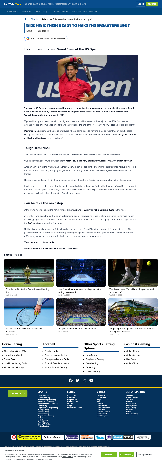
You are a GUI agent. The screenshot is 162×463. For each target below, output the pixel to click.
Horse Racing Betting (14, 355)
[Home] (25, 19)
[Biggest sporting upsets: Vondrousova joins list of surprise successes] (133, 312)
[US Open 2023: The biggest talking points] (81, 312)
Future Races (10, 359)
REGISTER (152, 4)
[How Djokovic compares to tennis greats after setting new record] (81, 273)
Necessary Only (126, 455)
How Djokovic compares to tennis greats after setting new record (80, 291)
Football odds (51, 351)
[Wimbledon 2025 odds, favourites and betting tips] (29, 273)
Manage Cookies (144, 455)
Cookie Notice (67, 457)
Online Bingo (132, 351)
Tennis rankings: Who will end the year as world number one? (132, 291)
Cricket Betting (93, 371)
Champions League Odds (57, 359)
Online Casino (133, 355)
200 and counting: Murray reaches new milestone (24, 330)
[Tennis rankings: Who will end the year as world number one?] (133, 273)
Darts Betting (92, 363)
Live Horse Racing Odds (15, 363)
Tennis (34, 19)
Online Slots (132, 363)
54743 (109, 447)
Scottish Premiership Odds (57, 363)
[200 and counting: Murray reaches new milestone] (29, 312)
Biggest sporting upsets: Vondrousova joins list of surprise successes (132, 330)
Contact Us (18, 393)
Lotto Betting (92, 355)
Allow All (108, 455)
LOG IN (141, 4)
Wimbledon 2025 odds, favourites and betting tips (27, 291)
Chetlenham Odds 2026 (15, 351)
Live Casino (131, 359)
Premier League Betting (56, 355)
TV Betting (90, 367)
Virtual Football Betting (56, 367)
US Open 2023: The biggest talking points (77, 328)
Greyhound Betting (95, 359)
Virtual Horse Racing (14, 367)
